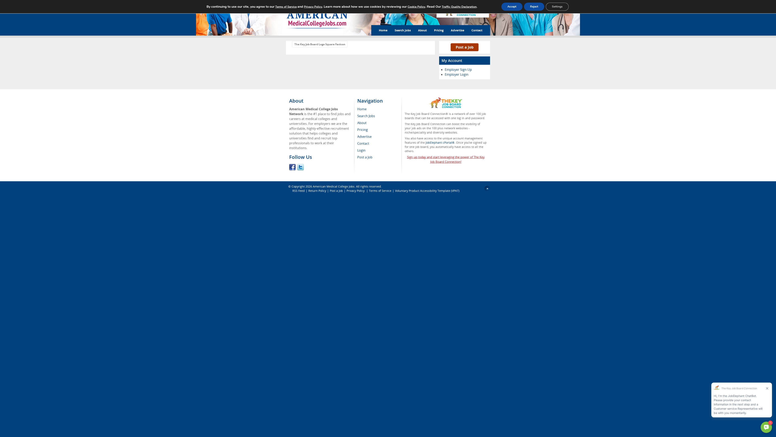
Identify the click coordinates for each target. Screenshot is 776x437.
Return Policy (317, 191)
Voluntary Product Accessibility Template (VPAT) (427, 191)
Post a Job (464, 47)
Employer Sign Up (458, 69)
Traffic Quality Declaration (459, 7)
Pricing (439, 30)
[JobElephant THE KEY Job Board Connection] (445, 99)
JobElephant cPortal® (440, 142)
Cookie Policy (416, 7)
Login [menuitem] (361, 150)
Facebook (292, 167)
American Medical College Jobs (333, 186)
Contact (476, 30)
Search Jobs (403, 30)
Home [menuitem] (362, 109)
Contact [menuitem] (363, 143)
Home (383, 30)
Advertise (457, 30)
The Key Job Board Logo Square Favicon (319, 44)
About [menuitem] (362, 123)
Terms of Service (380, 191)
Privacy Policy (356, 191)
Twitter (300, 167)
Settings (557, 6)
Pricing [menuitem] (362, 129)
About (422, 30)
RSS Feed (298, 191)
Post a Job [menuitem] (364, 157)
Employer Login (456, 74)
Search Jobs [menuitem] (366, 116)
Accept (511, 6)
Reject (534, 6)
